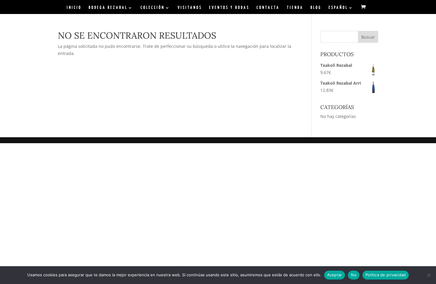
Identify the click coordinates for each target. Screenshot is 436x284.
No (354, 274)
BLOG (316, 8)
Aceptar (334, 274)
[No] (429, 275)
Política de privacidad (385, 274)
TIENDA (295, 8)
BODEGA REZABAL (108, 8)
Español (338, 8)
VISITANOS (190, 8)
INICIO (74, 8)
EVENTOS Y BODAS (229, 8)
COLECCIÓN (153, 8)
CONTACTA (268, 8)
